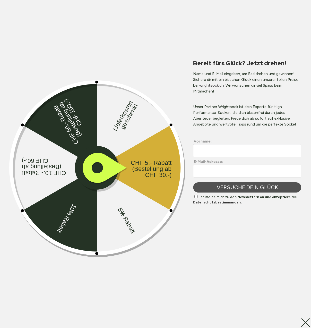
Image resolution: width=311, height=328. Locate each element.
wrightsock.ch (211, 85)
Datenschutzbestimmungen (217, 202)
